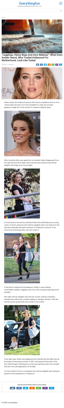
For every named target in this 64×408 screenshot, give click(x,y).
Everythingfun (29, 3)
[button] (32, 36)
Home (3, 17)
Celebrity (11, 64)
